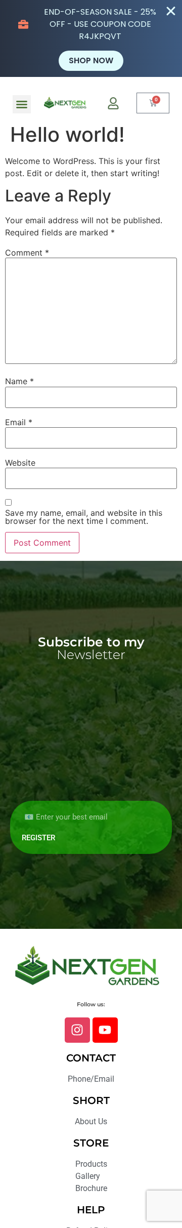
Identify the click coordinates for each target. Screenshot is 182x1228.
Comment (27, 253)
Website (20, 463)
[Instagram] (77, 1030)
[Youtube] (105, 1030)
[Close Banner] (171, 11)
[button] (22, 104)
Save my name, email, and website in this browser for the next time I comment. (83, 517)
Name (19, 381)
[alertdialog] (91, 38)
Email (18, 422)
